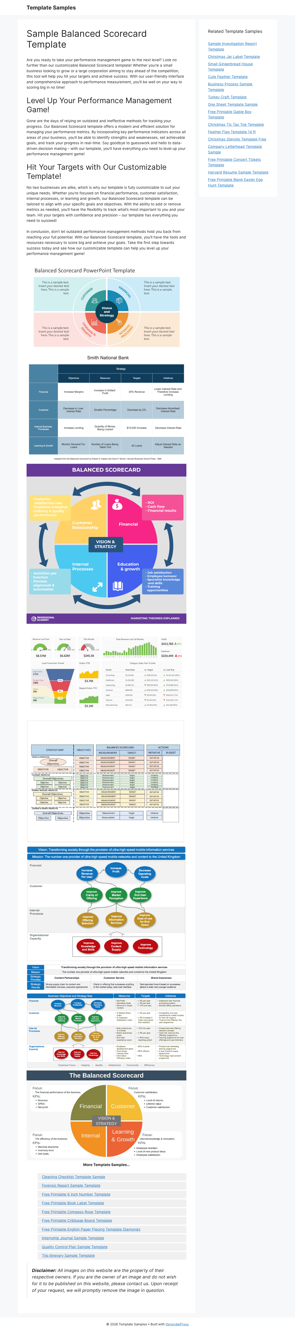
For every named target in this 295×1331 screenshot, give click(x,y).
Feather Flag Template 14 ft (232, 132)
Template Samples (51, 7)
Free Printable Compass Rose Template (76, 1212)
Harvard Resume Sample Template (238, 172)
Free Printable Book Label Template (73, 1203)
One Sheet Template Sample (233, 104)
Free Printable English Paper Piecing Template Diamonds (91, 1229)
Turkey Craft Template (227, 97)
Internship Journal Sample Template (73, 1238)
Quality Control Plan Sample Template (75, 1247)
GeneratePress (177, 1324)
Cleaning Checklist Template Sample (73, 1177)
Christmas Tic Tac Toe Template (236, 124)
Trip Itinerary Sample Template (68, 1255)
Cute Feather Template (228, 77)
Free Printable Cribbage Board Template (77, 1220)
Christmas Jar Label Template (234, 56)
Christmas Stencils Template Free (237, 139)
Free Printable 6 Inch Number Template (76, 1194)
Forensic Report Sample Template (71, 1185)
